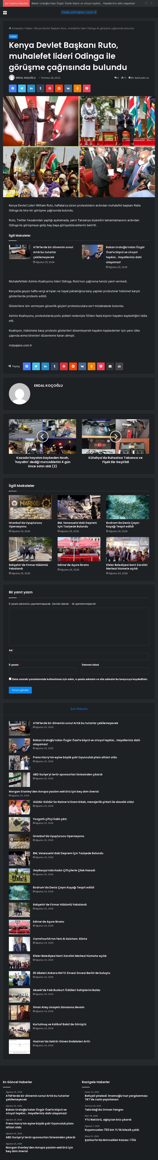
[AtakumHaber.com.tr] (79, 12)
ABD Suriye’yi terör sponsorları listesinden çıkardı (68, 774)
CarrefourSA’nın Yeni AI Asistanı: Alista (60, 939)
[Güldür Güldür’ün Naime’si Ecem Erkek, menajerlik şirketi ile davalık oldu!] (19, 807)
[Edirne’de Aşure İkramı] (79, 549)
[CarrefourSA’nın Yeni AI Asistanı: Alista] (19, 944)
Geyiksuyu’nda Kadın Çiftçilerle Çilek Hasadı (64, 870)
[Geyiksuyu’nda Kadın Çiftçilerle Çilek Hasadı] (19, 875)
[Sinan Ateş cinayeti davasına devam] (19, 1012)
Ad (11, 650)
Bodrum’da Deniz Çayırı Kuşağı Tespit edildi (122, 524)
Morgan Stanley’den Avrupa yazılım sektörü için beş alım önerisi (54, 791)
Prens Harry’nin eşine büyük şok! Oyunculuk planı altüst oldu (75, 757)
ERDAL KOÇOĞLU (26, 77)
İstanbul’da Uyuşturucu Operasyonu (25, 524)
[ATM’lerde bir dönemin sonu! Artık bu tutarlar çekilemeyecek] (19, 252)
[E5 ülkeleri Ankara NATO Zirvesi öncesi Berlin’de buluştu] (19, 978)
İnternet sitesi (90, 664)
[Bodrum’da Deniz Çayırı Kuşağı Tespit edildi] (127, 507)
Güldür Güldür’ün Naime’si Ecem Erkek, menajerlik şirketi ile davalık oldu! (83, 802)
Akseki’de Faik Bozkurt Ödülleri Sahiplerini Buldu (66, 990)
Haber (28, 28)
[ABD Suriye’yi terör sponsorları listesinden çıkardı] (19, 780)
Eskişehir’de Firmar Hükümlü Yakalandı (28, 566)
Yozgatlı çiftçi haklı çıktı (50, 819)
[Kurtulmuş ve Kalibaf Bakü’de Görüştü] (19, 1029)
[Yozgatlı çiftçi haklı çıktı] (19, 824)
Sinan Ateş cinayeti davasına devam (58, 1007)
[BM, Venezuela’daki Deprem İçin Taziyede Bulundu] (79, 507)
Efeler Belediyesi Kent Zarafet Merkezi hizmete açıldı (127, 566)
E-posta (14, 664)
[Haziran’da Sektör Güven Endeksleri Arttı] (19, 1046)
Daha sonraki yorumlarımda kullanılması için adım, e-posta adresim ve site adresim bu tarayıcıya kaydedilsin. (80, 679)
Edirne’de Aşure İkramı (73, 565)
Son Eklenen (79, 709)
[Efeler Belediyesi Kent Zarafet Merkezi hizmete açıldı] (127, 549)
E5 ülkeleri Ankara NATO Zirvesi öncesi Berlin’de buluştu (71, 973)
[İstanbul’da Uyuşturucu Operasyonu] (30, 507)
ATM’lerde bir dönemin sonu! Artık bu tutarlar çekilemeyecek (53, 252)
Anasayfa (17, 28)
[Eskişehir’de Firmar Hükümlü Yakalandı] (30, 549)
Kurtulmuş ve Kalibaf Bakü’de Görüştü (59, 1024)
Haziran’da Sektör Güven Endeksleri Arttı (61, 1041)
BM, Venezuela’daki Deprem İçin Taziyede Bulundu (77, 524)
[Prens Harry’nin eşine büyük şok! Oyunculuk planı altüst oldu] (19, 762)
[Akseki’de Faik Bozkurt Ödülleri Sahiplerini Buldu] (19, 995)
